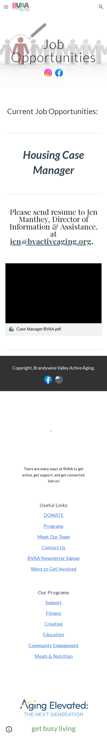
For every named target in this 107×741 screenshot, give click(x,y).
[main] (53, 50)
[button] (6, 7)
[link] (53, 299)
